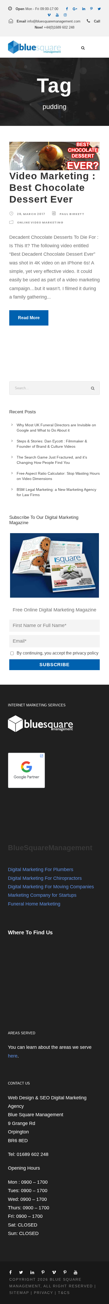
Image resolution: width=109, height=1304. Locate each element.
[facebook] (67, 9)
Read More (29, 317)
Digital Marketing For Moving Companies (51, 886)
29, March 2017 (31, 214)
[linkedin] (83, 9)
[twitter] (99, 9)
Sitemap (19, 1293)
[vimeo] (49, 15)
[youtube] (57, 15)
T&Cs (64, 1293)
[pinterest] (91, 9)
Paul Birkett (72, 214)
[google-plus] (75, 9)
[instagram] (65, 15)
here (12, 1056)
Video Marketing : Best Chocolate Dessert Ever (52, 188)
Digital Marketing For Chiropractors (45, 878)
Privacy (43, 1293)
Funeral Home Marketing (34, 904)
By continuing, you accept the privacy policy (57, 653)
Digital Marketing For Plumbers (40, 869)
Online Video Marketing (40, 222)
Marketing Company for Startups (42, 895)
